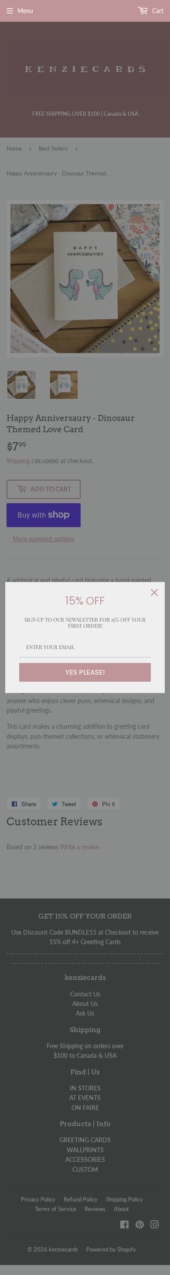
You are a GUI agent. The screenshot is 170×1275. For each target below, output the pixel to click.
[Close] (154, 592)
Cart (156, 10)
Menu (25, 10)
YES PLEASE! (85, 672)
